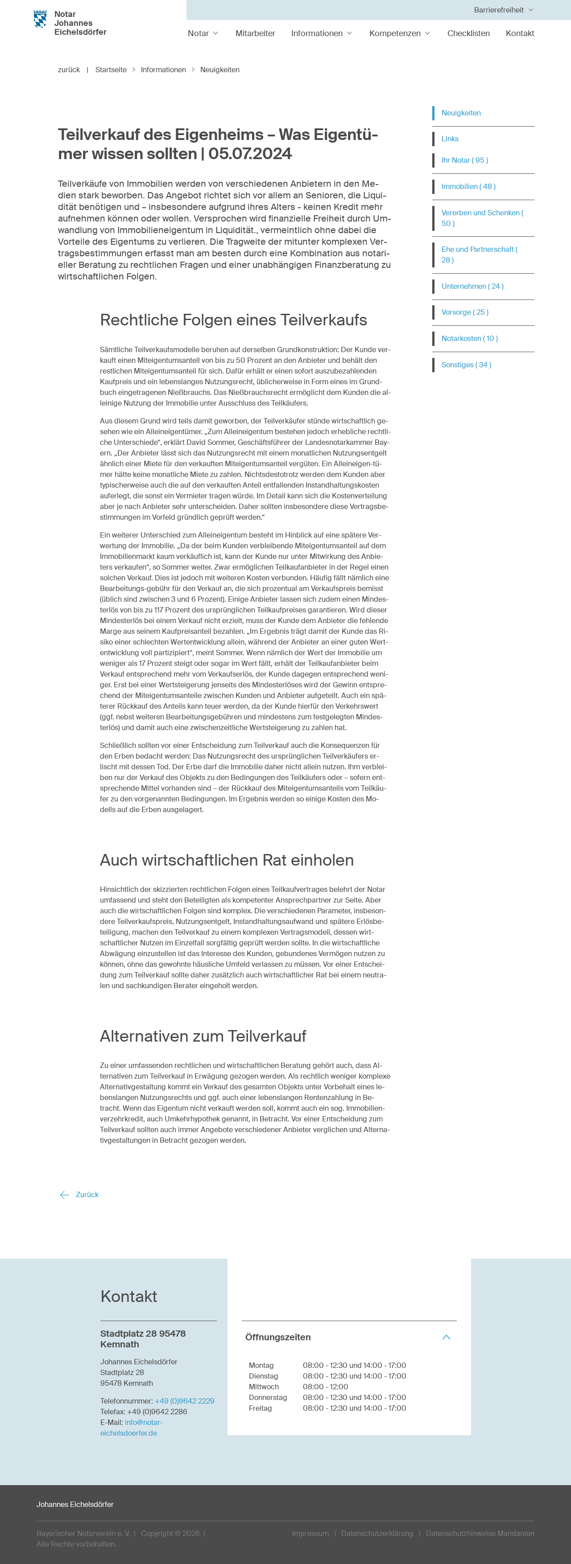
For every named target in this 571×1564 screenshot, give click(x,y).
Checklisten (468, 33)
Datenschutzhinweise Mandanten (480, 1533)
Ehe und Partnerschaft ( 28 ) (479, 255)
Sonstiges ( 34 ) (466, 364)
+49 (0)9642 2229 (185, 1401)
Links (450, 139)
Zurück (86, 1194)
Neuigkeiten (461, 113)
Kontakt (520, 33)
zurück (73, 69)
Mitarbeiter (255, 33)
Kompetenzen (395, 33)
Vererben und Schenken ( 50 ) (482, 218)
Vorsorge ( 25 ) (465, 312)
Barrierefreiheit (499, 10)
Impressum (310, 1533)
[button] (349, 1337)
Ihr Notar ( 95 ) (465, 160)
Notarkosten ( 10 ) (470, 338)
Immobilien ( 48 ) (469, 186)
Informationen (317, 33)
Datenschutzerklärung (377, 1533)
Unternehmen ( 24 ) (473, 286)
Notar (198, 33)
